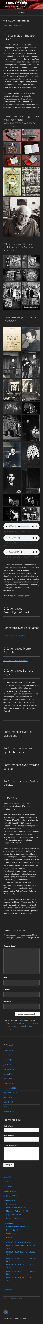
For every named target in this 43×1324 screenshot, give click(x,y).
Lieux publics (11, 1234)
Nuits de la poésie (13, 1230)
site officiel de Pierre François (15, 661)
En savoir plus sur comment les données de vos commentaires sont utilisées (21, 1026)
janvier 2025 (8, 1074)
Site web (7, 1001)
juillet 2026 (8, 1051)
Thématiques (8, 1223)
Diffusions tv (11, 1204)
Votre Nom (9, 1126)
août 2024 (7, 1079)
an (14, 636)
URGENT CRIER (15, 3)
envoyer (8, 1165)
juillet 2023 (8, 1102)
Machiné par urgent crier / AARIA (15, 1318)
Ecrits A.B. (7, 1182)
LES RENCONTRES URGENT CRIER (17, 1242)
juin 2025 (7, 1065)
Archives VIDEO (9, 1201)
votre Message (11, 1145)
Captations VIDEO (13, 1215)
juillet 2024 (8, 1083)
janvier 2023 (8, 1111)
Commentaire (9, 946)
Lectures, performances (16, 1207)
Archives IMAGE (10, 1196)
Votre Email (9, 1135)
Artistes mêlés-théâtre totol (17, 1226)
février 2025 (8, 1069)
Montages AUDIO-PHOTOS (17, 1211)
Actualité (7, 1177)
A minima (10, 1237)
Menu (23, 12)
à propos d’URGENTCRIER (13, 1299)
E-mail (6, 989)
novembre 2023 (10, 1088)
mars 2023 (7, 1107)
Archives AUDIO (9, 1191)
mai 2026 (7, 1055)
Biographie (7, 1187)
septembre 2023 (10, 1093)
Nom (5, 978)
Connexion (7, 1290)
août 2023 (7, 1097)
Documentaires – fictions (16, 1218)
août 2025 (7, 1060)
